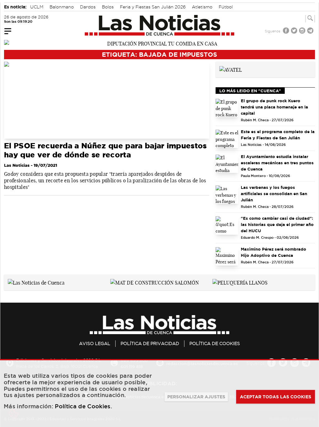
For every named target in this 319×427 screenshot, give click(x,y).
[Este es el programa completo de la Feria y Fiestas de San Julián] (227, 139)
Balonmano (62, 7)
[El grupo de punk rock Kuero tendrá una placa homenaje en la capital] (227, 108)
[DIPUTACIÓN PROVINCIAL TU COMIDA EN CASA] (159, 43)
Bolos (108, 7)
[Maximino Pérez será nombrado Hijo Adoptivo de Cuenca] (227, 256)
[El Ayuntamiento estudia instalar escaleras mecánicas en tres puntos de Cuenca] (227, 164)
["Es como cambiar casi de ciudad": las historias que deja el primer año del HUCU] (227, 225)
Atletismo (202, 7)
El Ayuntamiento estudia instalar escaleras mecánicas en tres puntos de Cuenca (277, 162)
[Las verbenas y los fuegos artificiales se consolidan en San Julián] (227, 194)
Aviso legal (94, 343)
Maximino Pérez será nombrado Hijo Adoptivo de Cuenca (273, 252)
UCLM (36, 7)
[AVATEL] (230, 69)
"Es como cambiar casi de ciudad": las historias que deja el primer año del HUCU (277, 224)
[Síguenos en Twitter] (295, 31)
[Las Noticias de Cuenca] (159, 25)
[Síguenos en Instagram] (303, 31)
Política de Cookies (214, 343)
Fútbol (226, 7)
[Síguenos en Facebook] (287, 31)
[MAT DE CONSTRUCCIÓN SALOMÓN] (154, 282)
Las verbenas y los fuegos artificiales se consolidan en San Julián (274, 193)
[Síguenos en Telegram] (311, 31)
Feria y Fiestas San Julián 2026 (153, 7)
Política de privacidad (150, 343)
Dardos (88, 7)
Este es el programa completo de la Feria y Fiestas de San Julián (278, 134)
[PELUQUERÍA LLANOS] (240, 282)
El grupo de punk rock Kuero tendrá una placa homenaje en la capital (274, 106)
